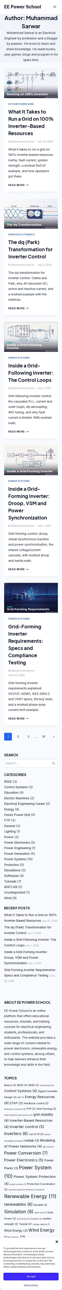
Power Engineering (17, 848)
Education (11, 792)
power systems (18, 1184)
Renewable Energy (30, 1196)
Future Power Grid (21, 104)
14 (43, 736)
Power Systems (19, 357)
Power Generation (17, 853)
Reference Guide (35, 1190)
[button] (57, 1241)
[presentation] (31, 83)
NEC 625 (48, 1147)
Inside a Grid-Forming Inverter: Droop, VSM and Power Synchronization (29, 503)
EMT (20, 1097)
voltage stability (41, 1224)
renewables (18, 1204)
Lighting (10, 831)
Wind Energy (16, 1230)
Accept (31, 1276)
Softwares (11, 876)
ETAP (16, 1103)
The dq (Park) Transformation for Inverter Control (30, 249)
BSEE (8, 781)
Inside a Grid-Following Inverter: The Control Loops (30, 372)
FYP (7, 820)
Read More (18, 185)
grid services (25, 1115)
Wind (8, 898)
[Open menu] (54, 6)
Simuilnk (40, 1204)
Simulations (12, 870)
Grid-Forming (46, 1108)
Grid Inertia (10, 1115)
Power (8, 837)
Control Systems (16, 787)
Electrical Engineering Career (24, 803)
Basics (10, 1085)
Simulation (18, 1211)
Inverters (16, 1133)
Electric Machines (16, 798)
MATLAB (10, 887)
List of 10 (36, 1134)
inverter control (27, 1126)
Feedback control (36, 1103)
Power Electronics (21, 234)
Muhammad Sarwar (23, 141)
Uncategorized (14, 892)
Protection (11, 865)
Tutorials (10, 881)
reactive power (16, 1190)
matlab (31, 1140)
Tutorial (25, 1224)
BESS (22, 1085)
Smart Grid (40, 1213)
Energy (9, 809)
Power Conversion (26, 1153)
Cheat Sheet (47, 1085)
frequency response (15, 1109)
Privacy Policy (31, 1285)
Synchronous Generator (29, 1219)
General (9, 826)
